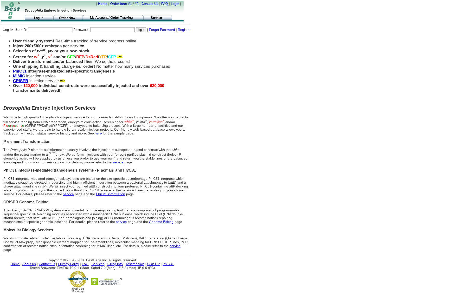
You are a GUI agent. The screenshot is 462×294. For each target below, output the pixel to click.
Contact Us (149, 4)
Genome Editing (161, 222)
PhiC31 (19, 71)
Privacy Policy (68, 264)
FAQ (164, 4)
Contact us (47, 264)
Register (184, 30)
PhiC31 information (110, 194)
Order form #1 (121, 4)
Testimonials (135, 264)
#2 (137, 4)
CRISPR (20, 81)
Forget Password (162, 30)
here (98, 133)
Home (102, 4)
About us (29, 264)
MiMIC (19, 76)
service (118, 162)
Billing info (115, 264)
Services (97, 264)
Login (175, 4)
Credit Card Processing (78, 290)
